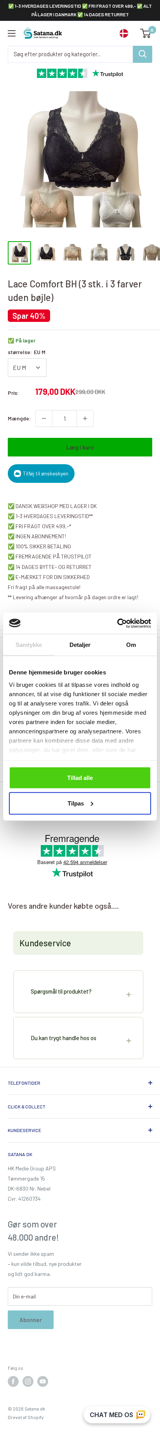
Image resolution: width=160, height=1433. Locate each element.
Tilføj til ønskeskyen (45, 473)
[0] (146, 33)
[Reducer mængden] (44, 418)
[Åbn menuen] (12, 33)
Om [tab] (131, 644)
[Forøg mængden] (85, 418)
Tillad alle (80, 777)
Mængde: (19, 418)
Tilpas (76, 803)
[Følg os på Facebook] (13, 1381)
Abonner (30, 1319)
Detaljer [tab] (80, 644)
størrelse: (26, 352)
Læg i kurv (80, 447)
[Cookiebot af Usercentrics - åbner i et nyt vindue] (117, 623)
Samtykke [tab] (29, 644)
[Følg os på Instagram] (28, 1381)
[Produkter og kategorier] (142, 54)
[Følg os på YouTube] (42, 1381)
